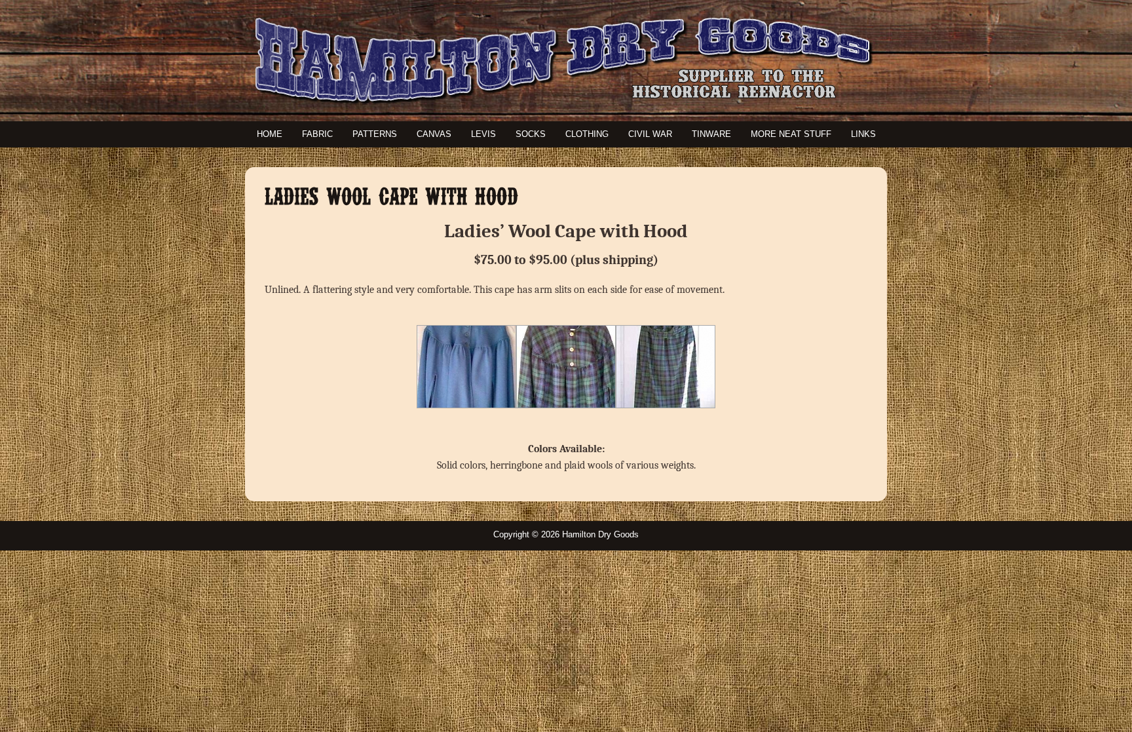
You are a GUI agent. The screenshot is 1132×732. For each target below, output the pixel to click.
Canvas (434, 134)
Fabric (317, 134)
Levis (483, 134)
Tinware (711, 134)
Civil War (650, 134)
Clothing (587, 134)
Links (863, 134)
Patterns (374, 134)
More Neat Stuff (791, 134)
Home (269, 134)
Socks (531, 134)
